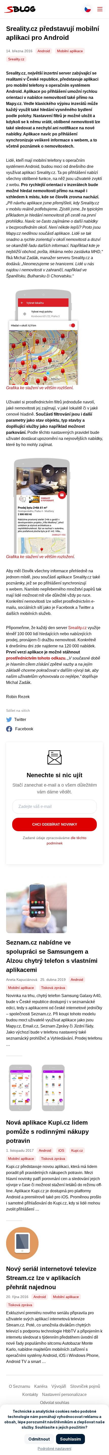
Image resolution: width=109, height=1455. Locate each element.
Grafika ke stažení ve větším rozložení (40, 557)
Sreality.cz (16, 59)
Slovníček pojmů (85, 1386)
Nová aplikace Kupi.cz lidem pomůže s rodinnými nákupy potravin (47, 1131)
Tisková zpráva (53, 988)
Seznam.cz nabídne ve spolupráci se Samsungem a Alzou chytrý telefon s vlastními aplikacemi (52, 956)
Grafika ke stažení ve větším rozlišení (39, 388)
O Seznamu (19, 1386)
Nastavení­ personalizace (64, 1394)
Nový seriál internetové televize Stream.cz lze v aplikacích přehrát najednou (51, 1277)
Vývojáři (58, 1386)
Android (44, 51)
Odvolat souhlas (54, 1402)
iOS (61, 1150)
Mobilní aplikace (70, 51)
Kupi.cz (77, 1150)
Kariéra (40, 1386)
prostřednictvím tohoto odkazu (35, 658)
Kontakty (30, 1394)
